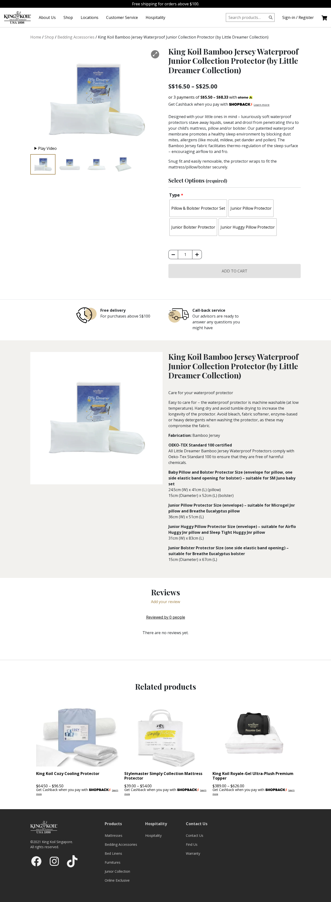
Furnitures (112, 862)
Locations (89, 17)
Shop (68, 17)
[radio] (198, 208)
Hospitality (155, 17)
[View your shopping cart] (324, 17)
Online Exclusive (117, 880)
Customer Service (122, 17)
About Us (47, 17)
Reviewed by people (165, 617)
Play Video (47, 148)
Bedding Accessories (76, 37)
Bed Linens (113, 853)
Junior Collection (117, 871)
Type (176, 195)
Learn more (261, 104)
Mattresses (113, 835)
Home (35, 37)
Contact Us (194, 835)
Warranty (193, 853)
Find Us (191, 844)
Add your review (165, 601)
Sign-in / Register (298, 17)
